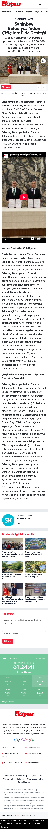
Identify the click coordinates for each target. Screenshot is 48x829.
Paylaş (7, 87)
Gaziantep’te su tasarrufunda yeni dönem (33, 554)
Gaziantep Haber (24, 19)
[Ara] (40, 4)
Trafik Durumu (34, 747)
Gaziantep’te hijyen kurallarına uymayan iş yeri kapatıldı (35, 599)
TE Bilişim (17, 815)
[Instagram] (24, 740)
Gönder (8, 641)
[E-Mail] (19, 524)
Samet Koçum (9, 93)
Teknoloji (21, 779)
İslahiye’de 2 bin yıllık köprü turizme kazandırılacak (11, 577)
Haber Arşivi (33, 763)
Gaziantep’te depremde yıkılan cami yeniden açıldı (12, 554)
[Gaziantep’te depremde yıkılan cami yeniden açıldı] (12, 544)
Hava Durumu (10, 747)
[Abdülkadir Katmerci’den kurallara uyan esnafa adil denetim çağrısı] (12, 589)
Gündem (18, 11)
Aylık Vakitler (9, 702)
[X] (19, 740)
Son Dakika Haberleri (13, 763)
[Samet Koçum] (8, 520)
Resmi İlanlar (24, 782)
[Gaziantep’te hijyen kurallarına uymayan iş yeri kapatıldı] (35, 589)
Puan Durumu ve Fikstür (10, 755)
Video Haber (9, 779)
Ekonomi (6, 11)
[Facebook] (15, 740)
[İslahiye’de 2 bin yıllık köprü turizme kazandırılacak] (12, 567)
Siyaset (39, 11)
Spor (41, 776)
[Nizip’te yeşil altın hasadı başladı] (35, 567)
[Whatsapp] (33, 740)
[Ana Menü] (44, 4)
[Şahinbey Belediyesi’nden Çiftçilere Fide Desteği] (24, 70)
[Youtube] (28, 740)
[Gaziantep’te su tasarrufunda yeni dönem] (35, 544)
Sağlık (29, 11)
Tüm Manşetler (34, 754)
